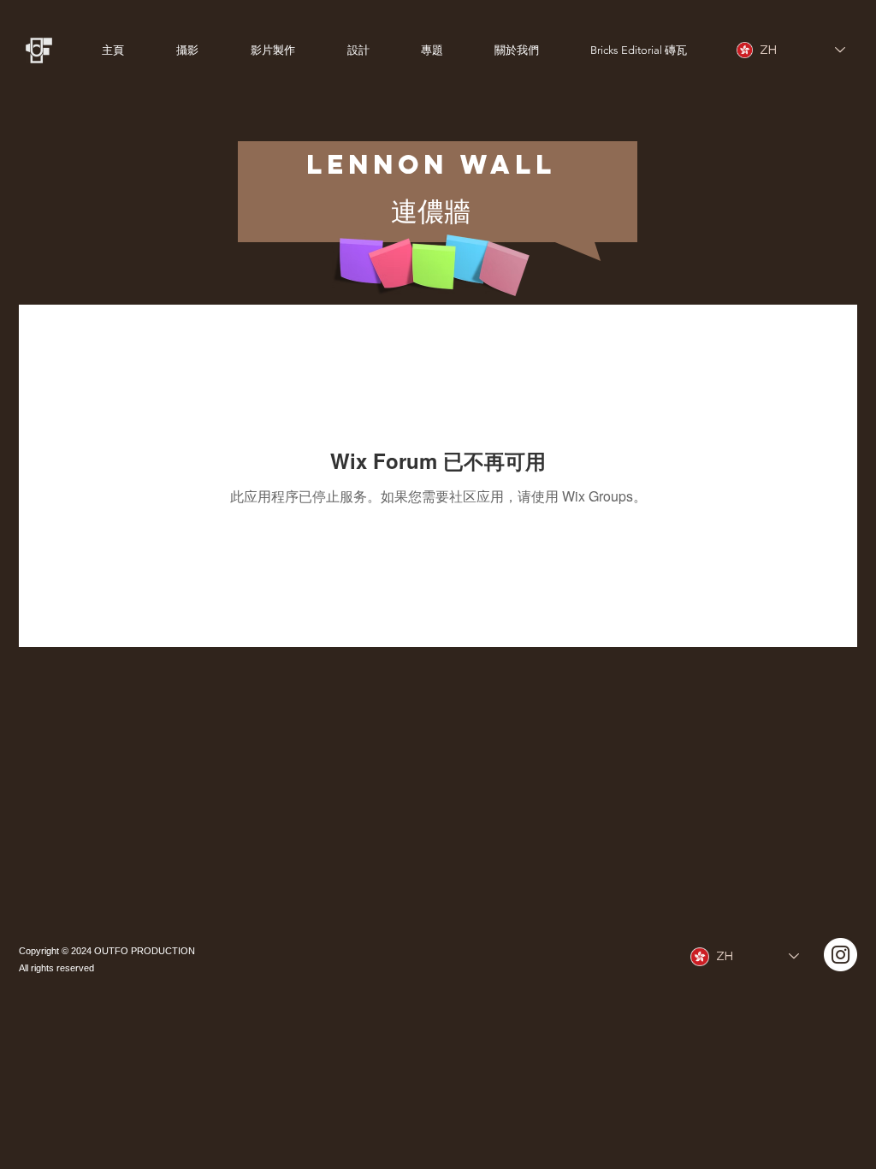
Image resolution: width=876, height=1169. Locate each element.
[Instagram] (840, 954)
